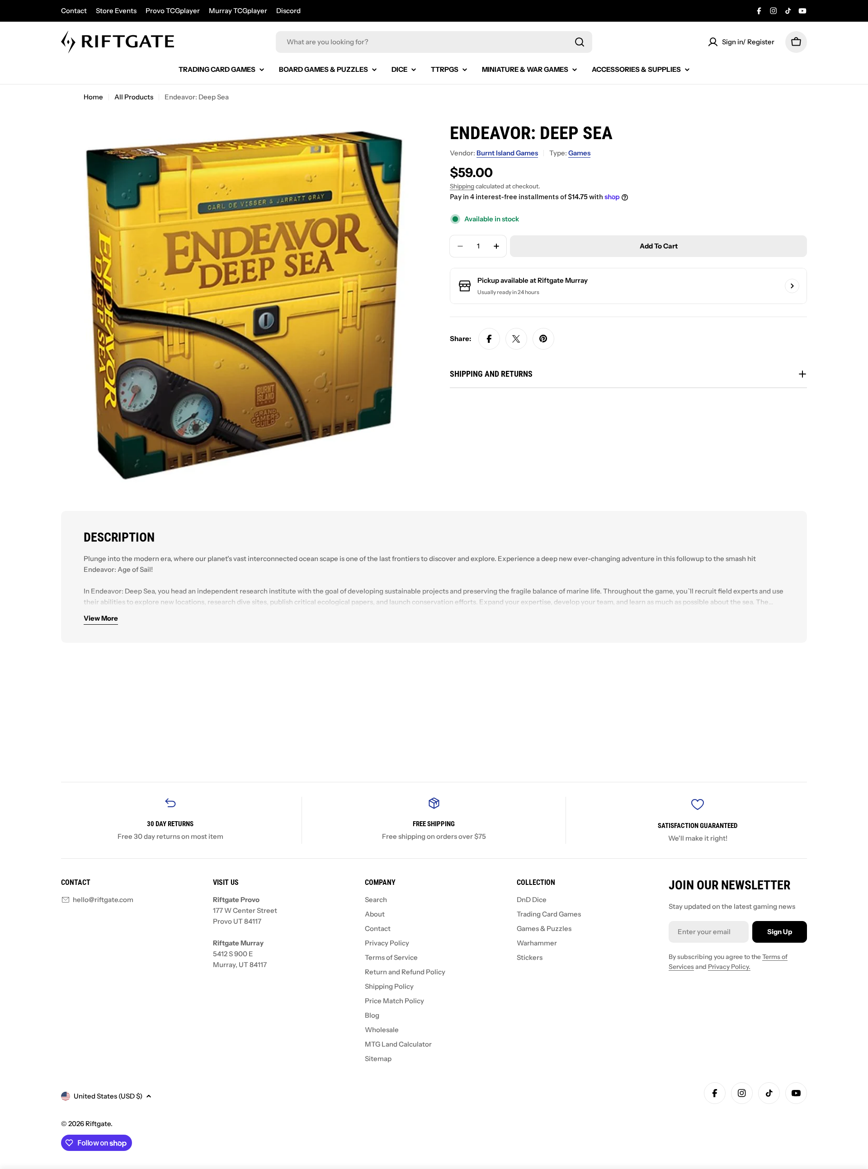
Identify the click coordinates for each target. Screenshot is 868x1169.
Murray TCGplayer (238, 10)
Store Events (116, 10)
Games (579, 153)
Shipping (462, 186)
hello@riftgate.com (103, 899)
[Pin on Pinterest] (543, 339)
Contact (74, 10)
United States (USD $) (108, 1096)
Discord (288, 10)
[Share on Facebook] (489, 339)
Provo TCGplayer (173, 10)
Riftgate (98, 1123)
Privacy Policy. (729, 967)
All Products (133, 97)
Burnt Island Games (507, 153)
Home (93, 97)
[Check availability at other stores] (792, 286)
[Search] (579, 42)
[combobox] (434, 42)
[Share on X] (516, 339)
